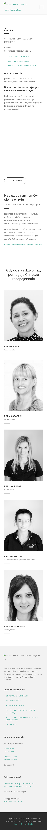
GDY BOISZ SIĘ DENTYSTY (17, 696)
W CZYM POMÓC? (13, 700)
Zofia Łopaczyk (13, 416)
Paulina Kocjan (13, 556)
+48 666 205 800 (30, 65)
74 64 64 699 (24, 61)
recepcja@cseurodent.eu (19, 56)
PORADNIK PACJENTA (15, 705)
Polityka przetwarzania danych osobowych (23, 244)
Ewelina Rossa (12, 486)
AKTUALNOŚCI (12, 724)
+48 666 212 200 (15, 65)
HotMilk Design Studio (24, 824)
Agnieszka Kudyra (14, 626)
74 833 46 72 (13, 61)
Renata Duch (11, 347)
